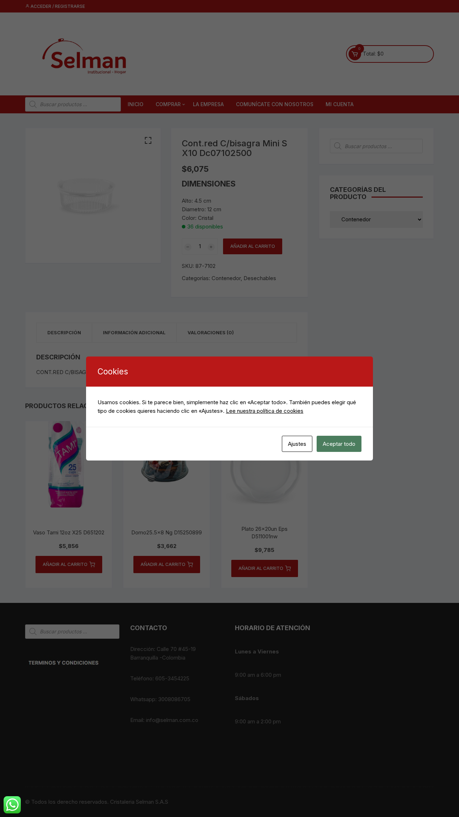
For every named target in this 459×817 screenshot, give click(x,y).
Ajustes (297, 443)
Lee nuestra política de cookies (264, 410)
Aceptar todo (339, 443)
